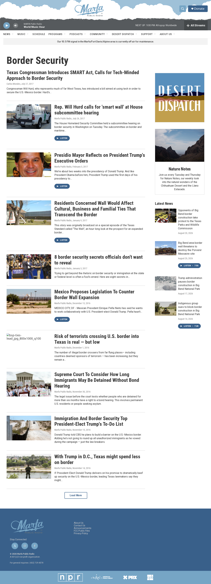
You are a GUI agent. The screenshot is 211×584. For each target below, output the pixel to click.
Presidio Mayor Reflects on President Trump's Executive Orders (99, 158)
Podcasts (76, 34)
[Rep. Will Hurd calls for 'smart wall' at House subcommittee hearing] (29, 116)
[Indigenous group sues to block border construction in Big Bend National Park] (165, 309)
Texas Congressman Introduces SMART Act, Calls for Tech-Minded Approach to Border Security (73, 75)
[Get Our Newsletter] (179, 97)
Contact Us (79, 525)
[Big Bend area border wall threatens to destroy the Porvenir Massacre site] (165, 248)
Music (21, 34)
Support (147, 34)
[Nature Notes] (179, 145)
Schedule (38, 34)
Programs (55, 34)
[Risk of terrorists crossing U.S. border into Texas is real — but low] (29, 346)
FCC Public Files (82, 531)
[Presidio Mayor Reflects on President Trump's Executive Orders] (29, 164)
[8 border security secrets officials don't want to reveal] (29, 266)
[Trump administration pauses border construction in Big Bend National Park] (165, 283)
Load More (76, 495)
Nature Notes (180, 169)
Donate (199, 8)
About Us (166, 34)
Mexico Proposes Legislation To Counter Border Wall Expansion (94, 294)
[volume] (15, 25)
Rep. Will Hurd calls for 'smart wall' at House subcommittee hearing (98, 110)
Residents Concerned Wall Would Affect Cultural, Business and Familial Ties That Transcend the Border (95, 208)
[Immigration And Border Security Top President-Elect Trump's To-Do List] (29, 428)
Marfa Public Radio (63, 118)
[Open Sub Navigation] (13, 34)
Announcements (82, 528)
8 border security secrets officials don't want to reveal (98, 260)
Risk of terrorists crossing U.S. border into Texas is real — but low (96, 339)
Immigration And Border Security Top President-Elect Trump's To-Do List (90, 421)
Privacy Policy (81, 533)
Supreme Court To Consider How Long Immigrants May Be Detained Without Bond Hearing (96, 380)
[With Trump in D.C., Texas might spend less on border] (29, 466)
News (6, 34)
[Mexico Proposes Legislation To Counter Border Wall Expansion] (29, 301)
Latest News (164, 204)
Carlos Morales (13, 84)
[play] (6, 25)
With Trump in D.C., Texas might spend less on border (97, 459)
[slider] (20, 27)
